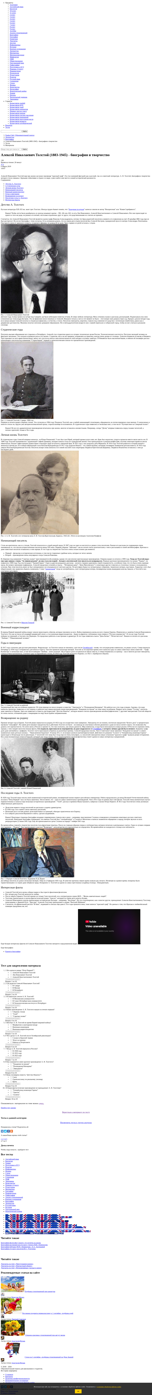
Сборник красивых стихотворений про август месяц (45, 1335)
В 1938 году (17, 1051)
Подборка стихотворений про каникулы (40, 1291)
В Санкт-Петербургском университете (27, 1001)
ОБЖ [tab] (7, 1179)
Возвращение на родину (14, 196)
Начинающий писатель (14, 190)
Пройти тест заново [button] (8, 1108)
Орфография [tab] (10, 1195)
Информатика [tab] (10, 1169)
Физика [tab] (8, 1171)
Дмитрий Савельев (18, 1319)
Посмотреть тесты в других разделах (76, 1122)
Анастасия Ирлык (18, 1341)
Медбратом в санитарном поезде (25, 1025)
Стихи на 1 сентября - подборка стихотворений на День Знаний (49, 1357)
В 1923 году (17, 1055)
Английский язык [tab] (12, 1159)
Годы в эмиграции (12, 194)
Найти (25, 149)
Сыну (15, 1077)
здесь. (41, 1103)
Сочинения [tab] (9, 1177)
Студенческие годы (12, 186)
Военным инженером (21, 1027)
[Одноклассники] (11, 1131)
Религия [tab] (8, 1167)
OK (78, 1391)
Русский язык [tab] (10, 1205)
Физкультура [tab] (10, 1183)
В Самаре (16, 986)
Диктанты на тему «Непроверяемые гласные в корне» (21, 1268)
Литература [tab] (9, 1203)
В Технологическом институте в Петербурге (29, 1003)
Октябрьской (88, 648)
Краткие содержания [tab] (13, 1199)
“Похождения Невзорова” (22, 1066)
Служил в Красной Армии (23, 1038)
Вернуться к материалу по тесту (76, 1112)
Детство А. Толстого (13, 184)
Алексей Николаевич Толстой (24, 973)
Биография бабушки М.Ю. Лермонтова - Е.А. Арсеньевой (23, 1247)
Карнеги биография (12, 951)
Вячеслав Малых (17, 1297)
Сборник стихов (19, 1012)
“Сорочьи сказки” (19, 1016)
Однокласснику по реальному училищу (28, 1079)
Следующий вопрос (13, 979)
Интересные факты (12, 200)
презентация (50, 569)
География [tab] (9, 1191)
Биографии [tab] (9, 1201)
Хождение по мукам (76, 209)
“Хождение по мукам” (21, 1064)
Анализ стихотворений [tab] (14, 1197)
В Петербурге (18, 990)
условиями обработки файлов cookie (109, 1387)
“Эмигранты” (18, 1068)
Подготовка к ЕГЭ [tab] (12, 1165)
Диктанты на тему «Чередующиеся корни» (17, 1264)
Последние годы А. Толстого (16, 198)
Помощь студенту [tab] (12, 1185)
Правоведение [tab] (10, 1193)
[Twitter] (5, 1131)
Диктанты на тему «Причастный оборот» (16, 1266)
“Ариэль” (16, 1092)
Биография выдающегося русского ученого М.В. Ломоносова (24, 1245)
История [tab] (8, 1207)
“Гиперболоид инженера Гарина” (25, 1090)
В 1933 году (17, 1053)
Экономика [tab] (9, 1181)
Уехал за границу (19, 1040)
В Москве (16, 988)
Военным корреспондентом (23, 1029)
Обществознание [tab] (11, 1175)
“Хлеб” (15, 1014)
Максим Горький (27, 623)
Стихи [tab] (7, 1173)
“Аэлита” (16, 1095)
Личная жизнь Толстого (14, 188)
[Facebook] (8, 1131)
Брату (15, 1082)
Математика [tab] (10, 1189)
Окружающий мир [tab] (12, 1209)
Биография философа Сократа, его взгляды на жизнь (21, 1243)
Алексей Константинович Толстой (26, 977)
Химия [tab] (8, 1163)
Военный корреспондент (14, 192)
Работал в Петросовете (21, 1042)
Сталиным (97, 729)
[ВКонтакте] (2, 1131)
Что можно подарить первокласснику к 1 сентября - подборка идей (47, 1313)
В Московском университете (23, 999)
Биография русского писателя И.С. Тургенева (18, 1249)
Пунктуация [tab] (10, 1187)
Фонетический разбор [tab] (13, 1211)
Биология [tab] (9, 1161)
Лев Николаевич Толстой (22, 975)
